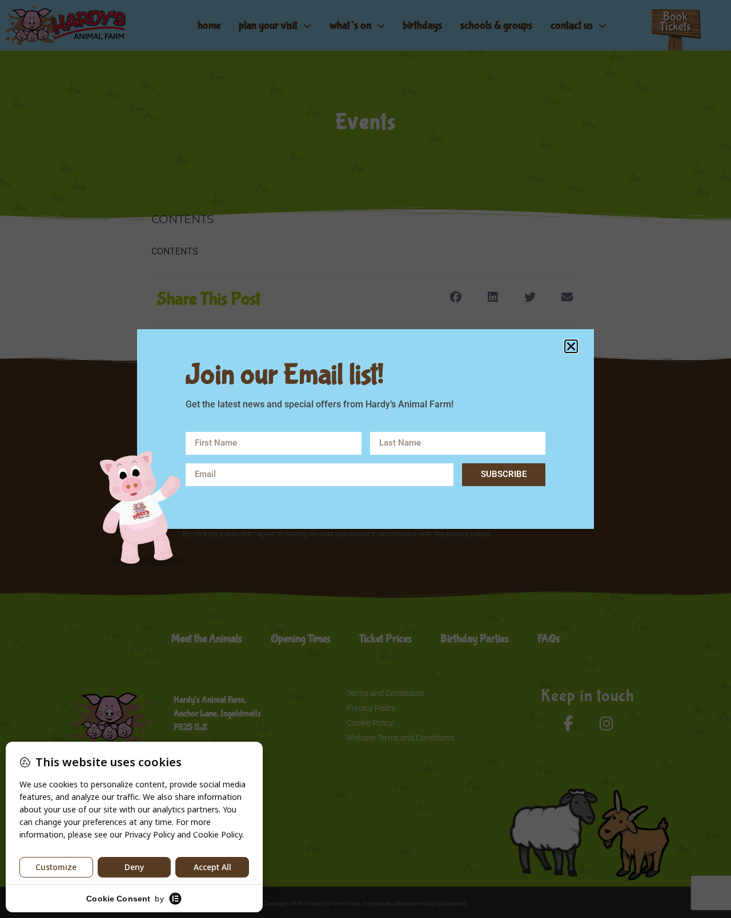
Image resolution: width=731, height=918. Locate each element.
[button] (571, 346)
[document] (365, 459)
